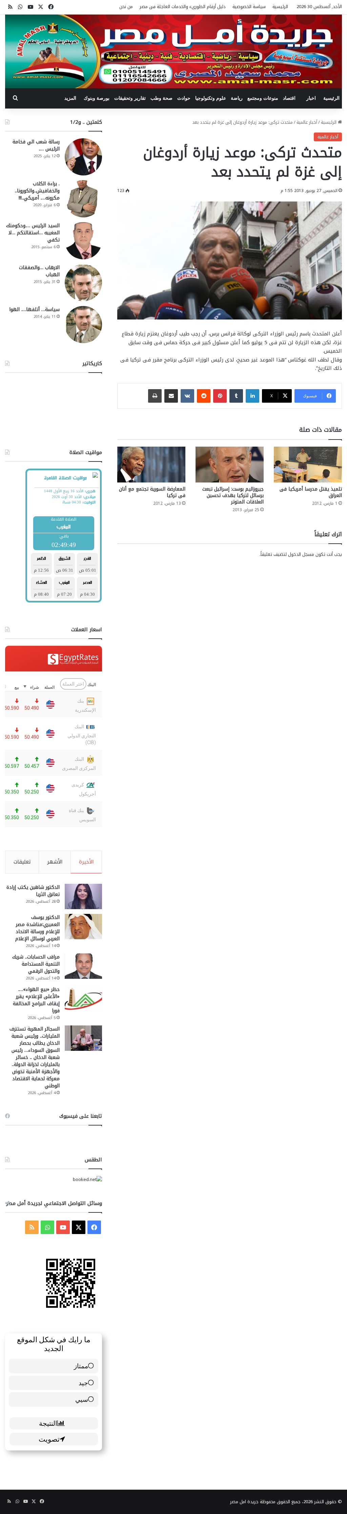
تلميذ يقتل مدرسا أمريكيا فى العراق (311, 492)
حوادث (183, 98)
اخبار (311, 98)
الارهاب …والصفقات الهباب (39, 271)
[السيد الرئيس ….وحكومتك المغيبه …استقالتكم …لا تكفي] (83, 240)
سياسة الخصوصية (249, 6)
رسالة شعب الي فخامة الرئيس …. (36, 145)
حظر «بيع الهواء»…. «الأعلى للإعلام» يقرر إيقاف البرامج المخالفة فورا (36, 1000)
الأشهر (55, 862)
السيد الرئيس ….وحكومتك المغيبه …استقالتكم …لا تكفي (33, 232)
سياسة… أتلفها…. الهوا (34, 309)
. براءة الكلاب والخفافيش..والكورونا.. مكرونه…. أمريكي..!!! (37, 191)
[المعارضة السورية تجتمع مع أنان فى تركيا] (151, 464)
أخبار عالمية (307, 122)
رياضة (237, 98)
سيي (81, 1399)
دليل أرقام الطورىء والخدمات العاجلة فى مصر (183, 6)
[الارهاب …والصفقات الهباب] (83, 282)
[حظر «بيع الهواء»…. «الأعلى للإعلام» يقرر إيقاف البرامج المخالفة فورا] (83, 998)
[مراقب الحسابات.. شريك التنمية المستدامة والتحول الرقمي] (83, 966)
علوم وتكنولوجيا (210, 98)
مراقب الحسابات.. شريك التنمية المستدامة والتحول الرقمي (36, 964)
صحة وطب (161, 98)
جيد (83, 1383)
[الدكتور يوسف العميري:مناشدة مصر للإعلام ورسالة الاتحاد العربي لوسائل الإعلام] (83, 926)
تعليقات (22, 862)
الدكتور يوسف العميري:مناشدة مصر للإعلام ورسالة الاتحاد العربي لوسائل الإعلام (37, 928)
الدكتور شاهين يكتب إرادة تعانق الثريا (33, 891)
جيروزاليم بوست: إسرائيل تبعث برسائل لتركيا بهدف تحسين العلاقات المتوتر (233, 495)
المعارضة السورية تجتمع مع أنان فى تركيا (152, 492)
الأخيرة (86, 862)
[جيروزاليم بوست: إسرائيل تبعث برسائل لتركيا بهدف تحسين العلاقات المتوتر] (230, 464)
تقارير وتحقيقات (130, 98)
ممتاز (81, 1366)
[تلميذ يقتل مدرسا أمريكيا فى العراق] (308, 464)
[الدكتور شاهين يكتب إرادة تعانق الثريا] (83, 896)
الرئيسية (280, 6)
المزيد (70, 98)
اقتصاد (289, 98)
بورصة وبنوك (96, 98)
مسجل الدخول (301, 554)
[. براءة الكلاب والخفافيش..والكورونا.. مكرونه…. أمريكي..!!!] (83, 198)
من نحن (126, 6)
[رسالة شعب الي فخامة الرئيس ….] (83, 156)
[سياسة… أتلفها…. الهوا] (83, 324)
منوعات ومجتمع (262, 98)
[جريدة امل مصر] (173, 51)
